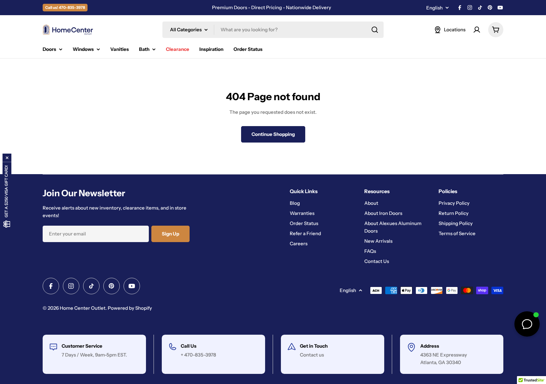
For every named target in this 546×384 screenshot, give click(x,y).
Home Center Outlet (83, 308)
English (434, 7)
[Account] (477, 30)
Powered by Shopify (130, 308)
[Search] (375, 30)
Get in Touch (314, 346)
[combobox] (273, 29)
